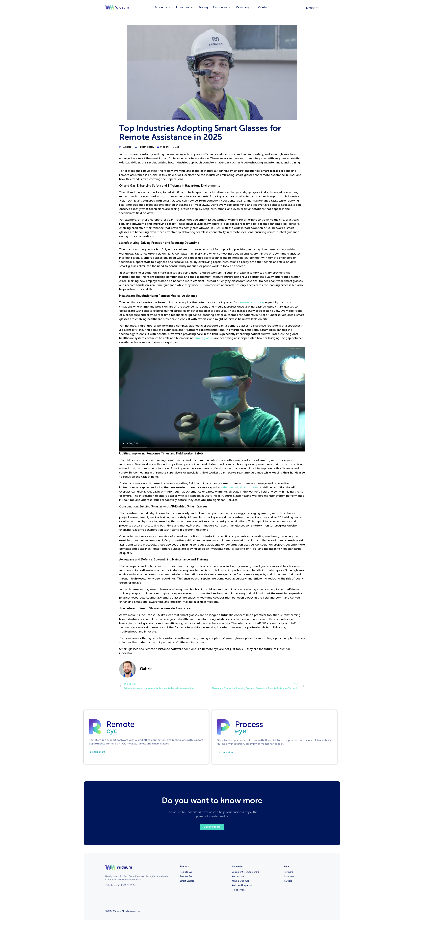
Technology (146, 147)
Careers (288, 881)
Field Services (238, 890)
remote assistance (251, 302)
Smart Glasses (187, 881)
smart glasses (204, 338)
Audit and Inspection (242, 885)
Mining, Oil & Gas (240, 881)
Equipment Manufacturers (245, 872)
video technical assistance (239, 487)
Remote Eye (186, 872)
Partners (288, 872)
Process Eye (186, 876)
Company (289, 876)
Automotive (238, 876)
